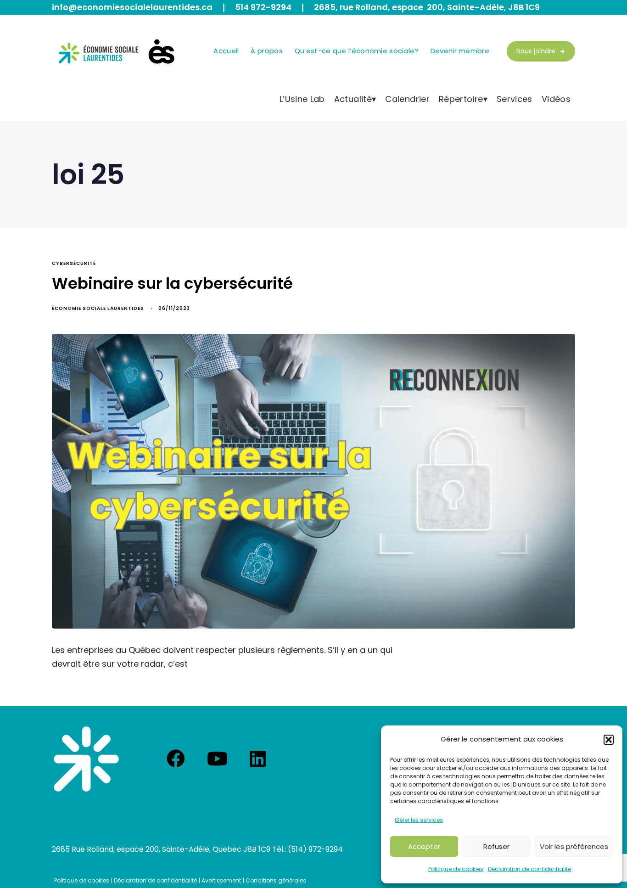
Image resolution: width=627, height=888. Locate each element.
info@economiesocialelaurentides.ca (132, 7)
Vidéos (556, 99)
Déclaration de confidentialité (529, 869)
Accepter (424, 846)
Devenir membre (460, 51)
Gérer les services (419, 820)
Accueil (226, 51)
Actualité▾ (355, 99)
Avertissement (221, 880)
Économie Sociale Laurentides (98, 308)
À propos (266, 51)
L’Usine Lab (302, 99)
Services (514, 99)
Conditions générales (276, 880)
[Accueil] (86, 759)
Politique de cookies (455, 869)
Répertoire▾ (463, 99)
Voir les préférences (574, 846)
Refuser (496, 846)
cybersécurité (74, 263)
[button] (608, 739)
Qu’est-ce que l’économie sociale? (357, 51)
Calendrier (407, 99)
